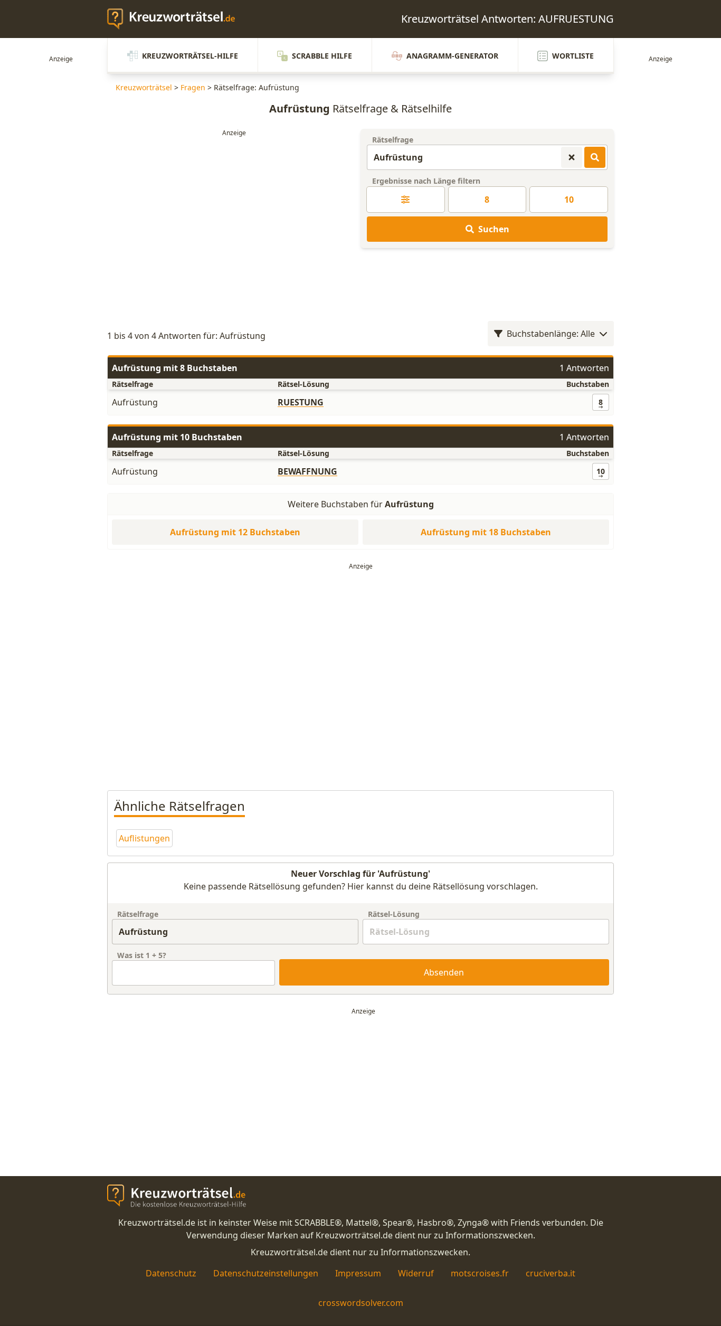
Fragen (193, 87)
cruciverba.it (550, 1273)
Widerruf (416, 1273)
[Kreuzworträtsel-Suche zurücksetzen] (571, 157)
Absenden (444, 972)
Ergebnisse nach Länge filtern (426, 181)
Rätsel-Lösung (394, 914)
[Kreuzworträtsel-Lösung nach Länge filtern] (405, 199)
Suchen (493, 229)
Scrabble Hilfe (322, 56)
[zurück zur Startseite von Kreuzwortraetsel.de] (176, 19)
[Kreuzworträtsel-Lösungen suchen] (594, 157)
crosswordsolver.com (360, 1303)
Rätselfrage (392, 140)
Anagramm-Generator (452, 56)
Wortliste (573, 56)
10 (569, 199)
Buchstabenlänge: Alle (551, 333)
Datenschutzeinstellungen (265, 1273)
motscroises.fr (480, 1273)
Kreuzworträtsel (144, 87)
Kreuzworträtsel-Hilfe (190, 56)
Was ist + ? (141, 955)
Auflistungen (144, 838)
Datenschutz (171, 1273)
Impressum (358, 1273)
